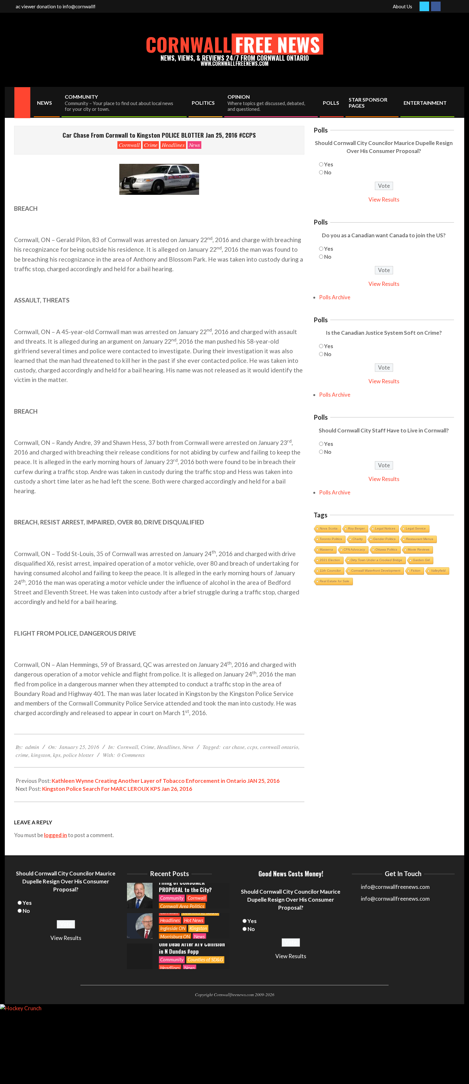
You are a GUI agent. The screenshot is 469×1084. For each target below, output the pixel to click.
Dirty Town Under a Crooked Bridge (376, 560)
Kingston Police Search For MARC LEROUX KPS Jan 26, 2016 (117, 788)
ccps (252, 747)
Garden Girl (421, 560)
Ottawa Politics (386, 549)
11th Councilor (330, 570)
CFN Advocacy (354, 549)
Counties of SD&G (205, 959)
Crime (151, 145)
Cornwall (129, 145)
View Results (383, 199)
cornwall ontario (279, 747)
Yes (328, 164)
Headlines (173, 145)
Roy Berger (356, 528)
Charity (358, 539)
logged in (55, 835)
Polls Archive (334, 297)
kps (57, 755)
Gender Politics (384, 539)
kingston (40, 755)
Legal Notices (385, 528)
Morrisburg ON (175, 936)
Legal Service (416, 528)
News (194, 145)
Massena (326, 549)
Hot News (193, 920)
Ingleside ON (172, 928)
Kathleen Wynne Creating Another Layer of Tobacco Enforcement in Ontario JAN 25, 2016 (165, 780)
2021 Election (330, 560)
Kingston (198, 928)
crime (22, 755)
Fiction (416, 570)
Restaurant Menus (419, 539)
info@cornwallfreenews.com (395, 898)
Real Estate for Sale (334, 581)
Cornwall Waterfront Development (375, 570)
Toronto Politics (331, 539)
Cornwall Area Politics (182, 906)
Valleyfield (438, 570)
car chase (234, 747)
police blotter (78, 755)
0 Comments (131, 755)
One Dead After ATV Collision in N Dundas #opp (192, 947)
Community (171, 898)
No (327, 172)
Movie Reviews (418, 549)
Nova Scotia (329, 528)
